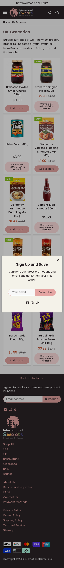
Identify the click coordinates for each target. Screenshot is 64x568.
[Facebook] (27, 303)
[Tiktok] (37, 303)
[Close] (57, 260)
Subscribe (45, 292)
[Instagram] (32, 303)
